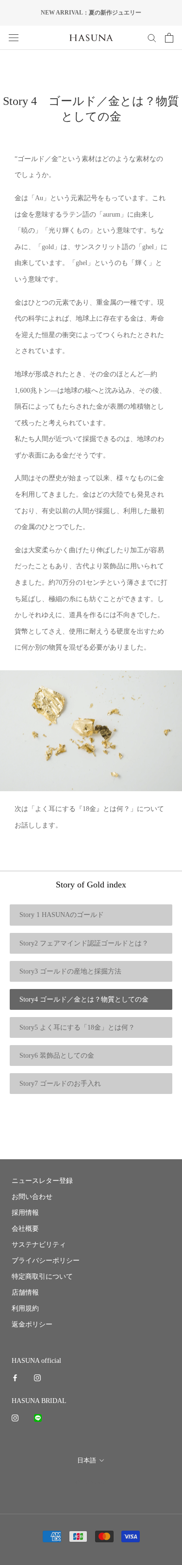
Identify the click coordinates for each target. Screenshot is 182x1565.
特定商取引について (42, 1276)
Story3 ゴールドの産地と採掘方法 (70, 971)
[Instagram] (37, 1377)
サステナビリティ (39, 1244)
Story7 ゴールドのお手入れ (60, 1083)
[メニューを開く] (13, 37)
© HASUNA (91, 1482)
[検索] (152, 37)
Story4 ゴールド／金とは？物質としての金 (84, 999)
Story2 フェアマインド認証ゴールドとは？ (84, 943)
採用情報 (25, 1212)
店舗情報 (25, 1292)
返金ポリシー (32, 1324)
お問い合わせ (32, 1196)
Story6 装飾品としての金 (56, 1055)
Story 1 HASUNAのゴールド (61, 914)
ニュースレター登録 (42, 1180)
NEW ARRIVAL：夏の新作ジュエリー (91, 12)
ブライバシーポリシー (46, 1260)
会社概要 (25, 1228)
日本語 (86, 1460)
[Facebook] (15, 1377)
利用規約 (25, 1308)
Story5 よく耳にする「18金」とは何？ (77, 1027)
